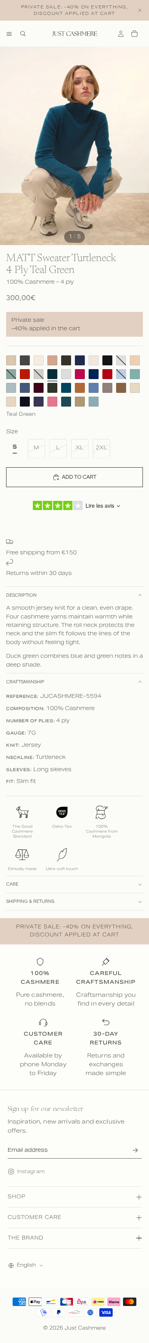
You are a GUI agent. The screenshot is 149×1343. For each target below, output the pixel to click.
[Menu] (9, 33)
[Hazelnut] (121, 388)
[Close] (140, 10)
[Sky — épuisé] (121, 374)
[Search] (23, 33)
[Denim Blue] (25, 388)
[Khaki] (66, 360)
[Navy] (80, 360)
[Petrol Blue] (66, 402)
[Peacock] (66, 388)
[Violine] (135, 388)
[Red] (107, 374)
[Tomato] (25, 374)
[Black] (107, 360)
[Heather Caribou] (107, 388)
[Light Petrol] (94, 402)
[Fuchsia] (80, 374)
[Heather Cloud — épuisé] (121, 360)
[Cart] (134, 33)
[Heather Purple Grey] (39, 402)
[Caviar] (25, 402)
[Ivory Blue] (39, 360)
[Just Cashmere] (74, 33)
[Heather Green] (135, 374)
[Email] (135, 1150)
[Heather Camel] (52, 360)
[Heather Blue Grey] (11, 388)
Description (21, 595)
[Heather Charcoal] (25, 360)
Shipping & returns (30, 901)
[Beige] (11, 360)
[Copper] (80, 388)
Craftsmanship (25, 682)
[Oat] (11, 402)
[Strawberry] (52, 402)
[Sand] (135, 360)
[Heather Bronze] (80, 402)
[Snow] (94, 360)
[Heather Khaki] (52, 388)
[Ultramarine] (94, 374)
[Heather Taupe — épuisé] (39, 374)
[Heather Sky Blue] (94, 388)
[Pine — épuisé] (11, 374)
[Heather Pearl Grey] (66, 374)
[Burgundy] (39, 388)
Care (12, 884)
